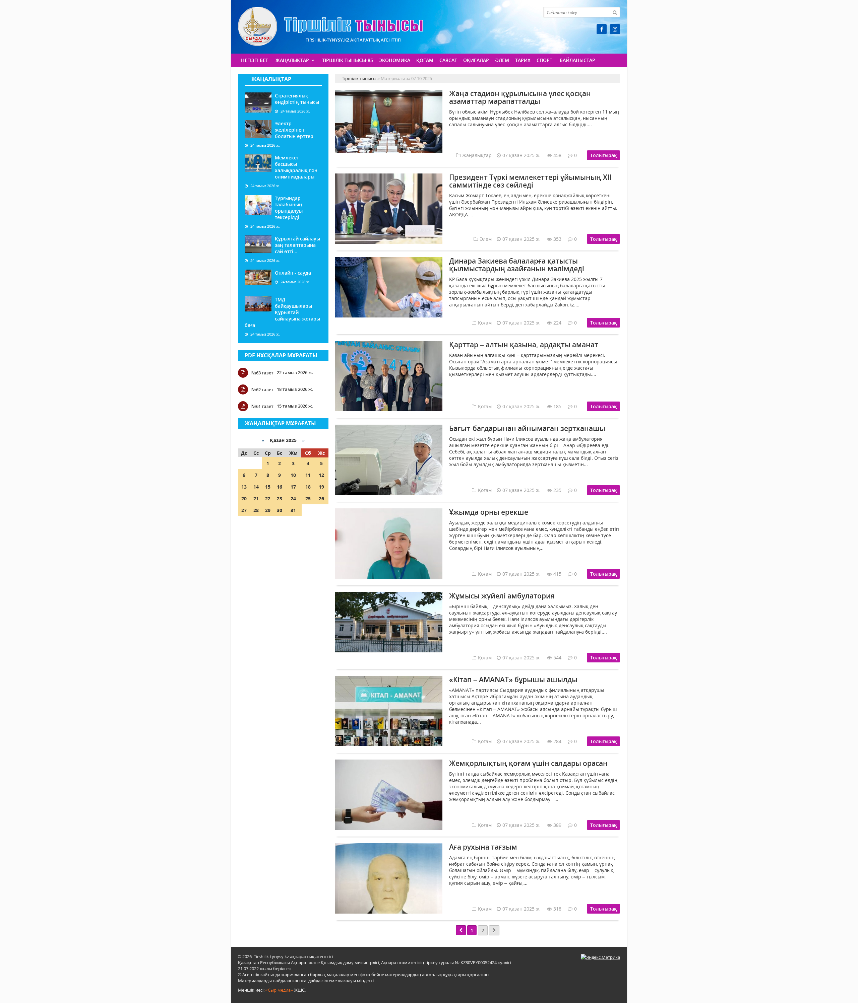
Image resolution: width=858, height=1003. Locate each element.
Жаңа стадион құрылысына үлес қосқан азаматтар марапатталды (520, 97)
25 (308, 498)
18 (308, 487)
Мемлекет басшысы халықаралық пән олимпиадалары (296, 167)
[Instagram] (615, 29)
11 (308, 475)
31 (293, 510)
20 (244, 498)
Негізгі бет (254, 60)
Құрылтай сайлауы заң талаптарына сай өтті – (297, 245)
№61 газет (262, 406)
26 (321, 498)
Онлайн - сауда (293, 273)
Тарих (523, 60)
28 (256, 510)
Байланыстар (577, 60)
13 (244, 487)
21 (256, 498)
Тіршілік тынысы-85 (347, 60)
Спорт (544, 60)
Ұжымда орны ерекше (488, 512)
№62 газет (262, 389)
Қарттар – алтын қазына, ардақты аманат (523, 344)
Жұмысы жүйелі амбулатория (502, 595)
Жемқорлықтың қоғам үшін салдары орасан (528, 763)
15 (267, 487)
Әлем (502, 60)
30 (279, 510)
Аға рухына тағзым (483, 847)
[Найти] (615, 12)
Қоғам (424, 60)
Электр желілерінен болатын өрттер (294, 129)
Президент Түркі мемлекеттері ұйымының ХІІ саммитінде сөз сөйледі (530, 181)
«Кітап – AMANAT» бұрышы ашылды (513, 679)
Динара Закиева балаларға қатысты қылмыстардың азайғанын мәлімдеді (516, 264)
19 (321, 487)
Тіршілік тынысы (330, 26)
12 (321, 475)
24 (293, 498)
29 (267, 510)
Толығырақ (603, 155)
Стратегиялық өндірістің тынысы (297, 98)
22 (267, 498)
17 (293, 487)
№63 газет (262, 373)
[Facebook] (602, 29)
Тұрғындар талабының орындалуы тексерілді (289, 207)
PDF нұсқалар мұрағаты (281, 355)
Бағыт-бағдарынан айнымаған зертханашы (527, 428)
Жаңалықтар (292, 60)
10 (293, 475)
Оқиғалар (476, 60)
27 (244, 510)
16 (279, 487)
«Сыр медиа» (279, 990)
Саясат (448, 60)
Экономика (394, 60)
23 (279, 498)
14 (256, 487)
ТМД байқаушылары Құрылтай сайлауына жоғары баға (282, 312)
